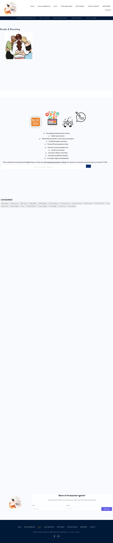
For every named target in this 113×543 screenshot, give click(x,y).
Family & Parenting (77, 203)
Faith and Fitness (65, 203)
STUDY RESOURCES (66, 6)
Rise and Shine (6, 396)
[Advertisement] (86, 44)
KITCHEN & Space (99, 203)
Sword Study (62, 206)
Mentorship (5, 206)
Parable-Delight (14, 206)
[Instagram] (58, 536)
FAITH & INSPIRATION (44, 6)
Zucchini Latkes (7, 444)
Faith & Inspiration (53, 203)
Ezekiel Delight (42, 203)
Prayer (22, 206)
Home (32, 6)
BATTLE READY (80, 6)
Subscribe (107, 509)
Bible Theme (24, 203)
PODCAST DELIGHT (93, 6)
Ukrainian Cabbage (8, 428)
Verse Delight (71, 206)
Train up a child (7, 380)
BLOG (55, 6)
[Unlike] (2, 253)
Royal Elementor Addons (73, 532)
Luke (108, 203)
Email (33, 505)
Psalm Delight (53, 206)
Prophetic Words (31, 206)
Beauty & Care (14, 203)
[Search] (88, 166)
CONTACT (108, 10)
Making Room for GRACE (12, 365)
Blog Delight (33, 203)
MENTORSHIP (106, 6)
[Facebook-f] (54, 536)
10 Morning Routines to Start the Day (16, 298)
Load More (56, 474)
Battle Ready (5, 203)
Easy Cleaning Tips (8, 412)
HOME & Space (88, 203)
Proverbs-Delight (42, 206)
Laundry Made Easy (65, 412)
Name (68, 505)
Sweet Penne (6, 460)
